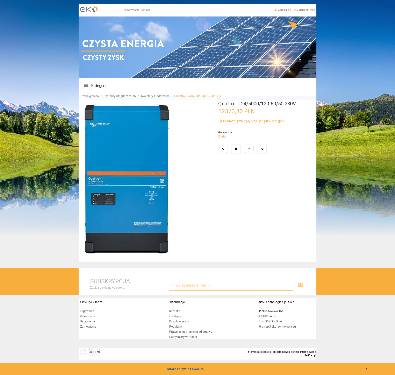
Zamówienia (88, 326)
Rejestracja (87, 316)
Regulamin (176, 326)
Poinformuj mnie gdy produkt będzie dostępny (253, 121)
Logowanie (87, 311)
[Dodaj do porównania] (223, 149)
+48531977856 (271, 321)
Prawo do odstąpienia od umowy (190, 331)
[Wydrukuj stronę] (261, 149)
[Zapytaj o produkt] (248, 149)
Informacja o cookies (259, 351)
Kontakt (174, 311)
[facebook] (83, 352)
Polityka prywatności (183, 337)
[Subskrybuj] (300, 285)
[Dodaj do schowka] (235, 149)
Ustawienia (87, 321)
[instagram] (98, 352)
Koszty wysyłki (179, 321)
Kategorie (99, 85)
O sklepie (175, 316)
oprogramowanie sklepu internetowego (294, 351)
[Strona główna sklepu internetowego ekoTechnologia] (89, 24)
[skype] (91, 352)
